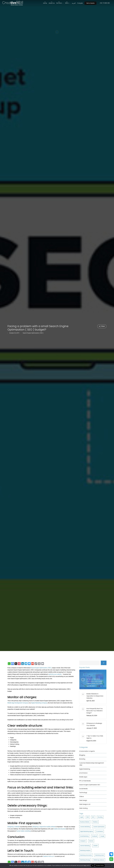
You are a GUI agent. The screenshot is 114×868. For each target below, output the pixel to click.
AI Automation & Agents (87, 751)
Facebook (94, 836)
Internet (91, 841)
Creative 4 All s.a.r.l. (48, 856)
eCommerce (83, 773)
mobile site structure (60, 829)
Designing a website (13, 826)
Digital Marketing (84, 769)
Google (102, 836)
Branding (82, 759)
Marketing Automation (86, 855)
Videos (81, 796)
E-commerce (99, 831)
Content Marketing (85, 826)
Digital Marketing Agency (86, 831)
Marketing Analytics (85, 850)
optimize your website (55, 674)
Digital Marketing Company (39, 703)
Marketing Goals (99, 855)
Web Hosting (83, 808)
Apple (81, 817)
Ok (93, 865)
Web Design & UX (84, 804)
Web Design (83, 800)
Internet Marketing (85, 845)
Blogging (82, 755)
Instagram (83, 841)
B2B (88, 817)
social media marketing (23, 831)
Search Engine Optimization (89, 785)
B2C (93, 817)
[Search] (103, 663)
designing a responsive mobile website (43, 826)
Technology (83, 793)
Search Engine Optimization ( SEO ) (33, 333)
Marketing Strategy (85, 860)
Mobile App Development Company (18, 703)
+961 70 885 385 (105, 3)
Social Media (83, 789)
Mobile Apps (83, 777)
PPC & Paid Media (85, 781)
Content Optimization (98, 826)
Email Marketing (84, 836)
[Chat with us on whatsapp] (111, 859)
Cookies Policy (100, 865)
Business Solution (84, 822)
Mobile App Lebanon (99, 860)
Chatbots (95, 822)
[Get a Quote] (111, 854)
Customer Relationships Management (91, 764)
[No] (112, 865)
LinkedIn (95, 845)
